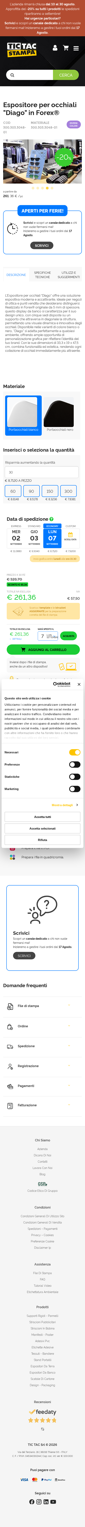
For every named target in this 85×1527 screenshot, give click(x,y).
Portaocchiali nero (60, 429)
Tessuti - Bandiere (42, 1353)
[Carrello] (66, 48)
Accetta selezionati (42, 828)
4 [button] (47, 188)
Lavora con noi (42, 1168)
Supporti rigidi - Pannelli (42, 1315)
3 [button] (42, 188)
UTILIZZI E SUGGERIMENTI (69, 274)
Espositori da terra (43, 1366)
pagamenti (51, 1228)
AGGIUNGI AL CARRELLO (46, 649)
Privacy (36, 1235)
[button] (76, 48)
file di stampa (42, 1273)
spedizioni (34, 1228)
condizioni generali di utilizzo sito (42, 1216)
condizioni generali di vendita (42, 1222)
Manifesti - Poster (42, 1334)
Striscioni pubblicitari (42, 1322)
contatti (42, 1161)
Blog (42, 1174)
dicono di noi (42, 1155)
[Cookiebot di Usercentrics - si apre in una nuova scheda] (53, 684)
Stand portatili (42, 1360)
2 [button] (38, 188)
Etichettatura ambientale (42, 1292)
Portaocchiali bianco (23, 429)
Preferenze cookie (42, 1241)
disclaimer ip (42, 1247)
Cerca (66, 75)
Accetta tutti (42, 817)
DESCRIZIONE (16, 275)
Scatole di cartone (42, 1378)
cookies (49, 1235)
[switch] (74, 762)
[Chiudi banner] (79, 684)
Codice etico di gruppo (42, 1190)
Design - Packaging (42, 1385)
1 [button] (33, 188)
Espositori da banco (42, 1372)
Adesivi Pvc (42, 1341)
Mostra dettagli (62, 805)
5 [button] (52, 188)
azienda (42, 1149)
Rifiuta (42, 840)
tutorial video (42, 1285)
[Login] (55, 48)
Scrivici (42, 245)
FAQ (42, 1279)
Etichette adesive (43, 1347)
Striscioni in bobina (43, 1328)
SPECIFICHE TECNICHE (42, 274)
